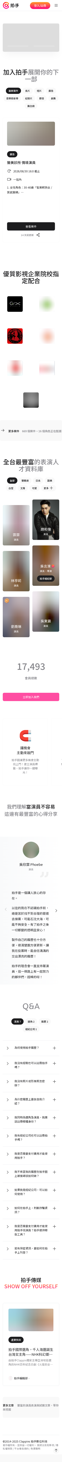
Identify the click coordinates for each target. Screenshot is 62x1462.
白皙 (11, 488)
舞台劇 (31, 106)
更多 (46, 488)
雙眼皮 (25, 480)
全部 (12, 480)
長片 (27, 90)
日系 (38, 480)
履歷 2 (44, 1021)
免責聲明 (35, 1448)
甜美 (49, 480)
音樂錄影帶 (12, 98)
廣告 (51, 90)
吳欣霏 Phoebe (31, 864)
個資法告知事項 (45, 1445)
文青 (22, 488)
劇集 (53, 98)
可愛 (34, 488)
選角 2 (31, 1021)
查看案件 (31, 226)
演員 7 (17, 1021)
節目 (41, 98)
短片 (39, 90)
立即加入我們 (31, 697)
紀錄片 (28, 98)
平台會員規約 (21, 1448)
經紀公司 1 (31, 1029)
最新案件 (13, 90)
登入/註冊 (40, 5)
